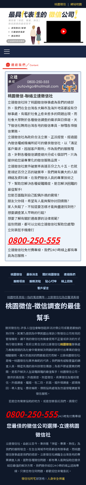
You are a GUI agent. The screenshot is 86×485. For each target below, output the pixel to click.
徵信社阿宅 (29, 478)
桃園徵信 (60, 4)
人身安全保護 (56, 478)
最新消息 (32, 274)
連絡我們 (69, 274)
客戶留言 (43, 288)
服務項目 (19, 281)
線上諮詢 (67, 281)
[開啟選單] (6, 51)
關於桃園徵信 (51, 274)
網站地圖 (76, 4)
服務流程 (35, 281)
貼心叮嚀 (51, 281)
